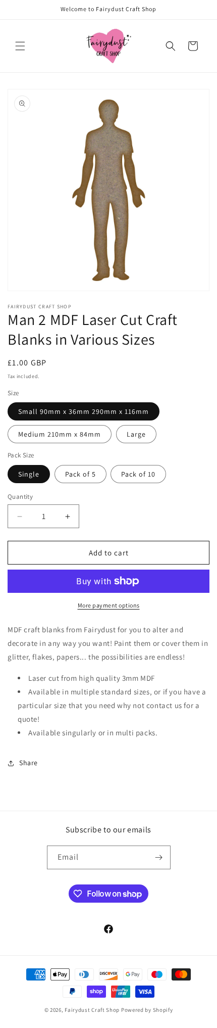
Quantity (20, 496)
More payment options (109, 605)
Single (28, 474)
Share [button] (28, 762)
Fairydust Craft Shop (92, 1009)
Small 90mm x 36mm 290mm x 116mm (83, 411)
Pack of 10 (138, 474)
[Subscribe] (159, 857)
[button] (20, 46)
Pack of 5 (80, 474)
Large (136, 434)
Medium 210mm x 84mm (59, 434)
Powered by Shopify (147, 1009)
